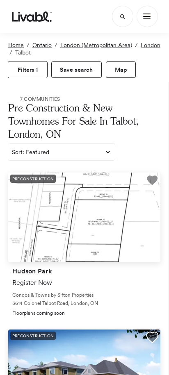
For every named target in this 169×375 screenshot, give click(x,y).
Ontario (42, 45)
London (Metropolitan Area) (96, 45)
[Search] (122, 16)
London (150, 45)
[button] (152, 181)
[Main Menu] (147, 16)
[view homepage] (32, 16)
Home (16, 45)
